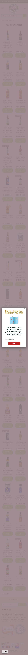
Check (14, 343)
